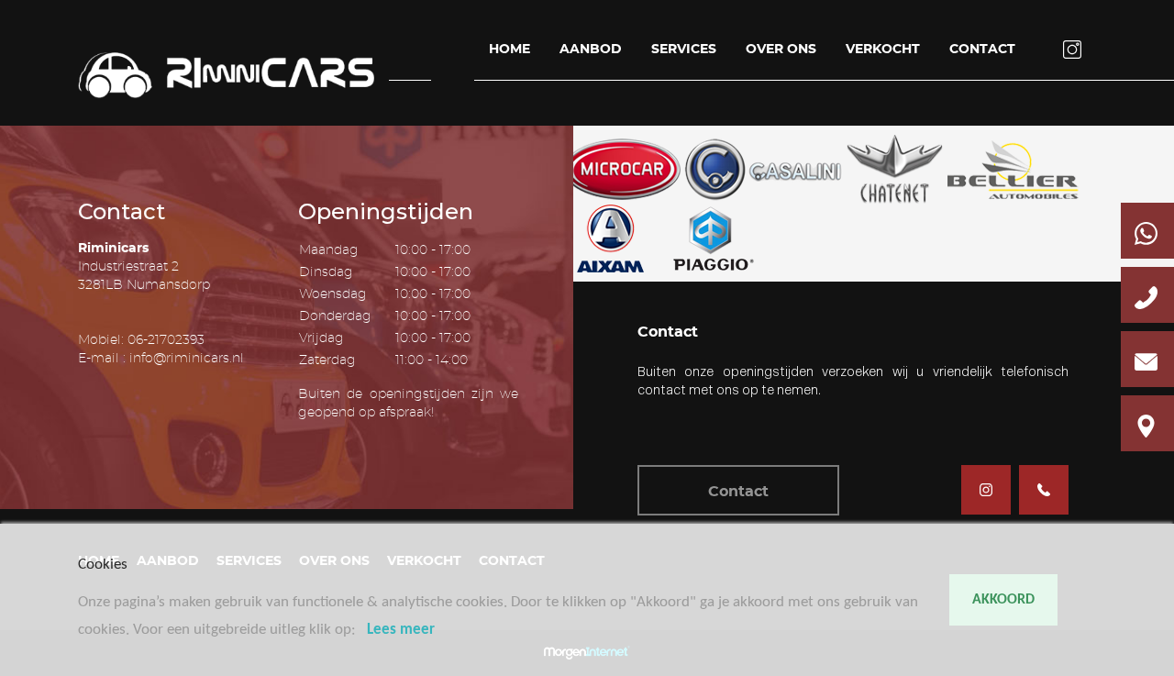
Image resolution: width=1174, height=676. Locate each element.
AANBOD (590, 49)
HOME (509, 49)
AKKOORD (1003, 600)
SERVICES (683, 49)
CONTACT (982, 49)
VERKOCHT (883, 49)
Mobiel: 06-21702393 (141, 340)
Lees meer (401, 629)
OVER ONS (781, 49)
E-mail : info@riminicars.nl (161, 358)
